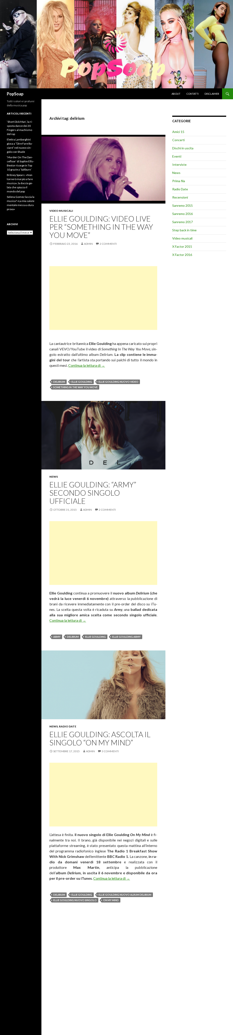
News (53, 476)
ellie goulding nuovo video (118, 381)
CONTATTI (192, 93)
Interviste (179, 164)
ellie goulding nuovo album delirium (125, 894)
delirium (59, 381)
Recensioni (180, 197)
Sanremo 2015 (182, 205)
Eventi (176, 156)
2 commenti (108, 243)
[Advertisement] (103, 298)
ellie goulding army (126, 636)
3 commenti (110, 751)
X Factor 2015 (182, 246)
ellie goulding (81, 381)
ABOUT (176, 93)
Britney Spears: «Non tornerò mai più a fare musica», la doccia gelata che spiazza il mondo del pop (20, 183)
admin (88, 243)
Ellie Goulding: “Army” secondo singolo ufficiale (92, 492)
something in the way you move (75, 387)
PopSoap (15, 93)
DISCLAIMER (212, 93)
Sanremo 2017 (182, 222)
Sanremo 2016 (182, 214)
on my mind (111, 900)
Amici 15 (178, 132)
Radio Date (67, 726)
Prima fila (178, 181)
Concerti (178, 140)
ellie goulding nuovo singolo (75, 900)
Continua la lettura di (86, 365)
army (57, 636)
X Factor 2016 (182, 255)
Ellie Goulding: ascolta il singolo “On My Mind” (99, 738)
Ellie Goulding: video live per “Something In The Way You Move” (101, 227)
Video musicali (61, 210)
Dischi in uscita (182, 148)
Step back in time (184, 230)
